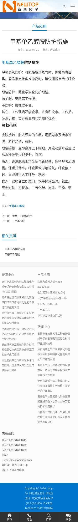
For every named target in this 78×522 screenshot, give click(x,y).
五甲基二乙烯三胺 (47, 304)
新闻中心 (8, 275)
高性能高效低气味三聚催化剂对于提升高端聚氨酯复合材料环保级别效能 (18, 286)
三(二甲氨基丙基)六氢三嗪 (52, 298)
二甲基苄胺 (18, 221)
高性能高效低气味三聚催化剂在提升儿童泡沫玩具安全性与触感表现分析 (18, 365)
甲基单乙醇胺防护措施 (49, 315)
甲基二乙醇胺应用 (22, 216)
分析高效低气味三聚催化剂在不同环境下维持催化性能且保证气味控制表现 (18, 302)
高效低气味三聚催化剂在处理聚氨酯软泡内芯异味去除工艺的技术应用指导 (18, 349)
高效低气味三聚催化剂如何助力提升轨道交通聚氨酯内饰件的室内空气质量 (18, 318)
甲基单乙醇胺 (13, 63)
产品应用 (39, 26)
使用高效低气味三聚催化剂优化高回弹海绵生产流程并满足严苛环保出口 (18, 334)
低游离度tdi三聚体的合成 (51, 292)
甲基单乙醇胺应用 (15, 249)
